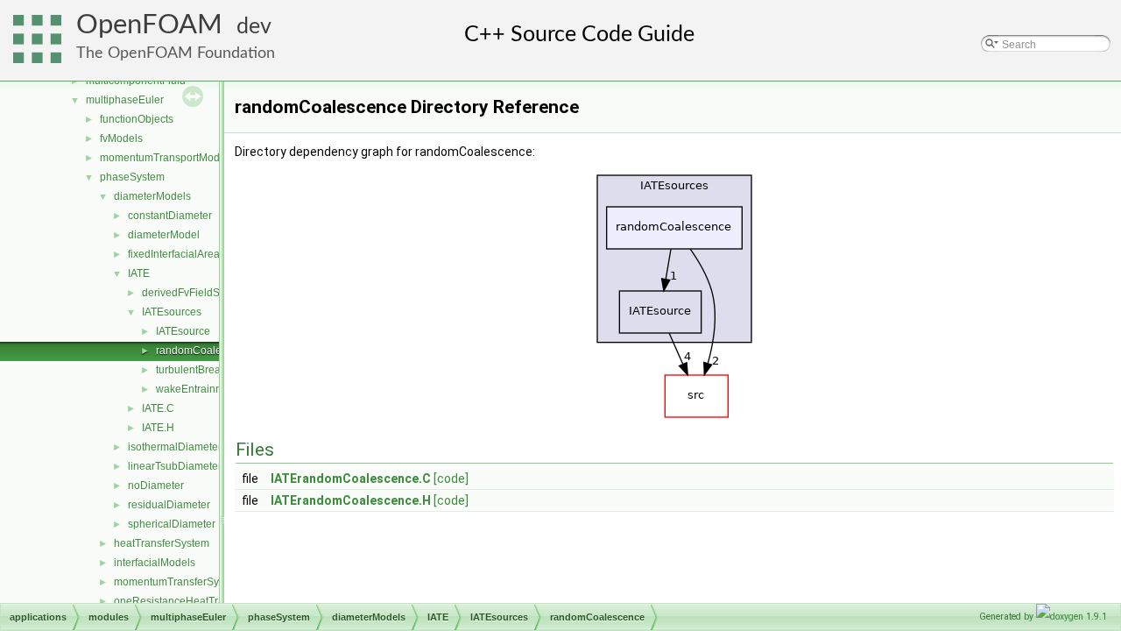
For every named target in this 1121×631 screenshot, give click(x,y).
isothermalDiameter (175, 447)
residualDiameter (169, 505)
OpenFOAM (149, 25)
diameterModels (152, 196)
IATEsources (171, 312)
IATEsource (183, 331)
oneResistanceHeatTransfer (181, 601)
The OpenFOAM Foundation (175, 53)
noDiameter (156, 485)
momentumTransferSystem (178, 582)
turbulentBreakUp (198, 370)
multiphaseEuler (125, 100)
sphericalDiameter (171, 524)
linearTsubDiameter (175, 466)
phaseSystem (132, 177)
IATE (139, 273)
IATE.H (158, 428)
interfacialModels (154, 563)
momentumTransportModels (167, 158)
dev (253, 27)
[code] (451, 478)
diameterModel (164, 235)
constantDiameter (170, 215)
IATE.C (158, 408)
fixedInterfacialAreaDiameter (196, 254)
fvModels (121, 138)
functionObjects (136, 119)
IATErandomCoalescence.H (351, 500)
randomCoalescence (206, 350)
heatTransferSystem (161, 543)
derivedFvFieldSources (197, 293)
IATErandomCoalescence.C (351, 478)
